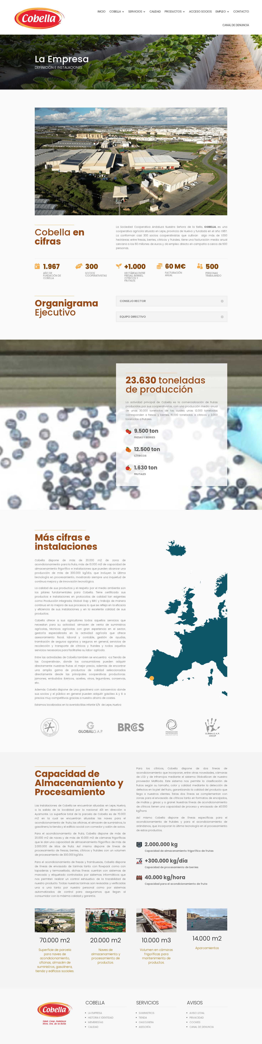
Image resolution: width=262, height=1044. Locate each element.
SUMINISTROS (146, 1013)
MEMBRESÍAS (95, 1022)
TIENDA (143, 1017)
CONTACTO (241, 11)
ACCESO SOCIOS (200, 11)
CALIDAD (155, 11)
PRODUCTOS (173, 11)
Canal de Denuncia (235, 25)
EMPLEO (221, 11)
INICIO (102, 11)
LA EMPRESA (95, 1013)
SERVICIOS (135, 11)
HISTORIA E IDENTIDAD (100, 1017)
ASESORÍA (145, 1027)
